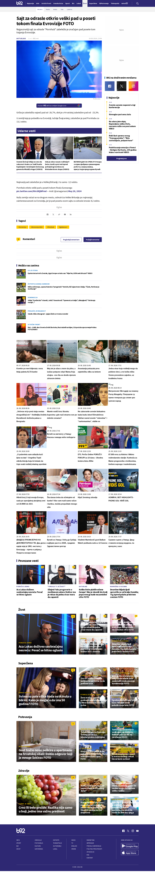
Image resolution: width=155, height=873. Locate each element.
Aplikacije (90, 852)
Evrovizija (22, 227)
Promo (83, 638)
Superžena (39, 849)
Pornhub (51, 227)
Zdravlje (38, 840)
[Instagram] (133, 86)
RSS (88, 855)
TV (72, 843)
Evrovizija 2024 (37, 227)
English (74, 846)
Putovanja (39, 843)
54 (24, 298)
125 (24, 311)
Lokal (55, 849)
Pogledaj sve (121, 158)
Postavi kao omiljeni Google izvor (52, 106)
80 (24, 284)
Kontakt (90, 858)
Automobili (57, 846)
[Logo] (19, 3)
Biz (17, 846)
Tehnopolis (57, 843)
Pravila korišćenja (94, 846)
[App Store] (130, 853)
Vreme (73, 849)
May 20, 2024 (74, 191)
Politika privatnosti (94, 849)
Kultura (38, 846)
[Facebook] (109, 86)
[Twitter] (121, 86)
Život (18, 849)
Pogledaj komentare (71, 239)
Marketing (91, 840)
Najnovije (30, 3)
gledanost (63, 227)
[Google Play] (130, 846)
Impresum (90, 843)
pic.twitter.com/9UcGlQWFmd (31, 191)
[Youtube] (137, 831)
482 (24, 271)
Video (73, 840)
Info (18, 840)
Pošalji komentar (92, 239)
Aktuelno (21, 38)
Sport (18, 843)
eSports (56, 840)
